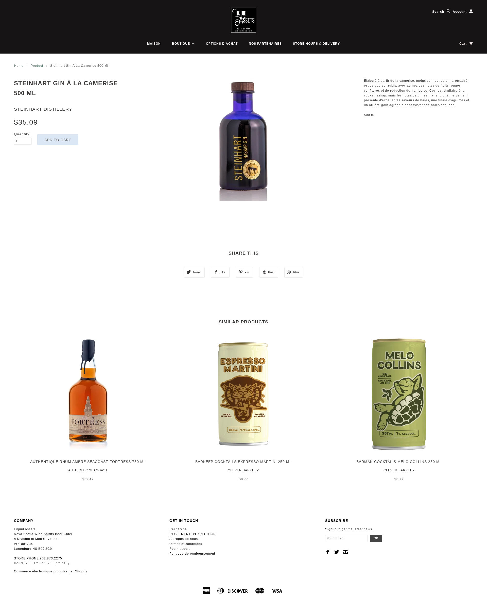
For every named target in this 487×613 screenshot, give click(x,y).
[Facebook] (328, 552)
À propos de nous (183, 539)
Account (460, 11)
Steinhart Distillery (43, 109)
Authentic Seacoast (88, 470)
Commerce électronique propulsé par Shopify (50, 571)
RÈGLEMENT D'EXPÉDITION (192, 534)
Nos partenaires (265, 43)
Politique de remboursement (192, 553)
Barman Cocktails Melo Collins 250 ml (399, 462)
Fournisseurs (179, 549)
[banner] (243, 20)
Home (19, 66)
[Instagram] (345, 552)
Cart (463, 43)
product (37, 66)
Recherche (178, 529)
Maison (154, 43)
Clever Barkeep (243, 470)
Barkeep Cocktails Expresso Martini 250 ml (243, 462)
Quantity (21, 134)
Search (438, 11)
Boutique (181, 43)
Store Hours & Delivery (316, 43)
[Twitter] (336, 552)
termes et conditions (185, 544)
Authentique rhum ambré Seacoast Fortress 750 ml (88, 462)
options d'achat (222, 43)
